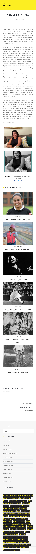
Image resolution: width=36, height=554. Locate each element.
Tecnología (6, 482)
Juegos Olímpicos (8, 519)
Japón (25, 501)
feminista (24, 539)
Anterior (7, 392)
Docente (5, 498)
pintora (15, 521)
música (22, 532)
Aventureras (6, 449)
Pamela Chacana (26, 407)
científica (30, 529)
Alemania (6, 506)
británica (26, 506)
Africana (21, 524)
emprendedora (24, 516)
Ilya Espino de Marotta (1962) (18, 250)
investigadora (7, 537)
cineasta (6, 503)
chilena (25, 537)
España (13, 511)
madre (17, 519)
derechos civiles (8, 532)
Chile (16, 547)
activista (26, 542)
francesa (16, 508)
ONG (9, 524)
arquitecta (12, 501)
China (22, 498)
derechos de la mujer (9, 542)
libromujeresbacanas (9, 539)
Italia (18, 511)
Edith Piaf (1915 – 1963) (18, 280)
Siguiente (28, 411)
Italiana (19, 503)
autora (20, 537)
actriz (18, 529)
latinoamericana (24, 547)
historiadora (13, 495)
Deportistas (18, 216)
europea (20, 542)
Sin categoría (6, 477)
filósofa (5, 501)
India (10, 516)
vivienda (18, 178)
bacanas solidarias (22, 176)
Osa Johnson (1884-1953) (17, 372)
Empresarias (6, 385)
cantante (6, 529)
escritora (5, 545)
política (16, 532)
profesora (22, 534)
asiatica (11, 534)
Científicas (18, 246)
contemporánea (14, 550)
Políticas (5, 473)
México (5, 521)
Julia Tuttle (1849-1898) (13, 388)
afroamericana (25, 511)
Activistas (5, 441)
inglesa (5, 514)
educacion (19, 501)
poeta (16, 534)
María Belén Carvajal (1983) (18, 220)
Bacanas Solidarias (19, 19)
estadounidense (20, 545)
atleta (30, 501)
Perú (19, 495)
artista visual (23, 519)
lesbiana (27, 498)
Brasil (5, 508)
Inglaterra (13, 526)
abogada (30, 526)
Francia (24, 529)
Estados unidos (21, 526)
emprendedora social (16, 506)
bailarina (6, 495)
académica (15, 524)
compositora (26, 503)
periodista (13, 529)
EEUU (19, 539)
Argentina (12, 514)
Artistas (18, 277)
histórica (5, 550)
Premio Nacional (14, 498)
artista (15, 537)
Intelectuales (6, 469)
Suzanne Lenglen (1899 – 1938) (18, 310)
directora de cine (27, 495)
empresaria (6, 511)
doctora (5, 516)
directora (12, 503)
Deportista (22, 521)
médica (10, 508)
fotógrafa (16, 516)
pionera (12, 545)
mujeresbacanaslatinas (23, 514)
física (10, 521)
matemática (23, 508)
